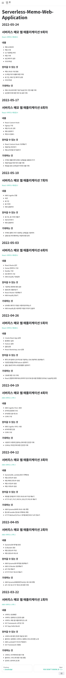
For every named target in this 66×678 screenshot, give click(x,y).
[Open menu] (61, 673)
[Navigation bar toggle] (3, 3)
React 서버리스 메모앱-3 (10, 185)
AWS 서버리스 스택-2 (8, 535)
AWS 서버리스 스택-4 (8, 398)
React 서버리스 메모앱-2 (10, 255)
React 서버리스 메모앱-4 (10, 112)
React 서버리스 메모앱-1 (10, 328)
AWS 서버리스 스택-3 (8, 465)
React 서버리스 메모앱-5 (10, 37)
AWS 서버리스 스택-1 (8, 604)
